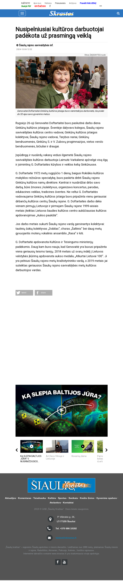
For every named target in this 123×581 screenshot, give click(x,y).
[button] (24, 293)
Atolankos (55, 502)
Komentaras (24, 498)
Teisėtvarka (39, 498)
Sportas (62, 498)
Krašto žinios (87, 498)
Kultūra (52, 498)
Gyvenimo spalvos (106, 498)
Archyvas (72, 3)
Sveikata (73, 498)
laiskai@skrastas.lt (66, 537)
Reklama (48, 3)
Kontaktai (68, 502)
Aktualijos (10, 498)
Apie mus (37, 3)
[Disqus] (62, 340)
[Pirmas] (61, 13)
